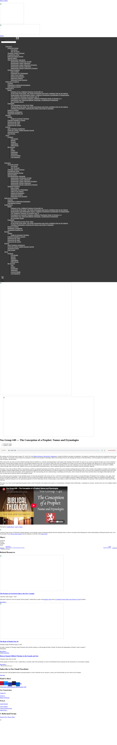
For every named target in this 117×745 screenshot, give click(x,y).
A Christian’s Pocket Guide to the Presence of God (67, 599)
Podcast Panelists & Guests (16, 120)
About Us (2, 696)
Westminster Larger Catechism (20, 63)
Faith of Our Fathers (17, 75)
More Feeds (3, 710)
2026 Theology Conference (16, 129)
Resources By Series (14, 125)
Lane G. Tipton (19, 527)
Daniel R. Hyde (47, 599)
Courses (10, 83)
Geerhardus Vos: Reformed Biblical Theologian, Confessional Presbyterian (34, 100)
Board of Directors (4, 697)
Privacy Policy (11, 717)
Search (3, 40)
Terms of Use (3, 717)
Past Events (11, 134)
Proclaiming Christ (13, 55)
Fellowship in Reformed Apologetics (19, 85)
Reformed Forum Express (19, 80)
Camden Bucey (10, 527)
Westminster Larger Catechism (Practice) (24, 65)
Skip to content (4, 0)
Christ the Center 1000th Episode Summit (21, 130)
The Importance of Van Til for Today (22, 105)
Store (7, 135)
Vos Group (14, 50)
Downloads (14, 152)
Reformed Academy (12, 82)
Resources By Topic (14, 122)
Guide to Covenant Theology (20, 119)
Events (8, 127)
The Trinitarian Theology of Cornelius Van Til (25, 97)
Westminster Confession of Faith (21, 61)
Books (10, 90)
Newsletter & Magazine (15, 112)
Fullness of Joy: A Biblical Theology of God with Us (27, 92)
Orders (13, 150)
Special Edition (12, 58)
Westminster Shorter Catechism (21, 67)
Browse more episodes (16, 534)
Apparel (13, 142)
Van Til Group (15, 51)
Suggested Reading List (15, 113)
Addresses (14, 154)
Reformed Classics (17, 78)
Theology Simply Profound (16, 53)
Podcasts (9, 46)
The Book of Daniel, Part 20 (9, 641)
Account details (15, 155)
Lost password (15, 157)
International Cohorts (14, 87)
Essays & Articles (13, 110)
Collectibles (14, 144)
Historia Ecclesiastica (17, 77)
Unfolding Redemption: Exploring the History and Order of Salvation (32, 108)
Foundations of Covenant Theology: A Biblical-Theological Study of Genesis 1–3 (36, 98)
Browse (8, 115)
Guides (10, 117)
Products (10, 137)
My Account (11, 147)
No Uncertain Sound (17, 102)
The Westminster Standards (16, 60)
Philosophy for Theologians (19, 73)
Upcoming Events (13, 132)
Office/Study (15, 145)
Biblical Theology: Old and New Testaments (45, 456)
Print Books (14, 139)
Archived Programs (14, 70)
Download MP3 (111, 450)
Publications (10, 88)
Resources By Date (14, 124)
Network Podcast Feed (6, 708)
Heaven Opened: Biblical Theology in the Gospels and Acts (19, 656)
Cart (12, 149)
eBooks (13, 140)
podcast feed (44, 534)
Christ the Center (13, 48)
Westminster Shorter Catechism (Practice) (24, 68)
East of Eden (15, 72)
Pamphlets (11, 103)
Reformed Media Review (15, 56)
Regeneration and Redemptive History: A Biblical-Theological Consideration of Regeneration (40, 95)
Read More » (3, 602)
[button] (3, 43)
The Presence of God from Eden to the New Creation (17, 593)
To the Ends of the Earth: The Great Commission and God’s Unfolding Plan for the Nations (39, 93)
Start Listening (4, 706)
